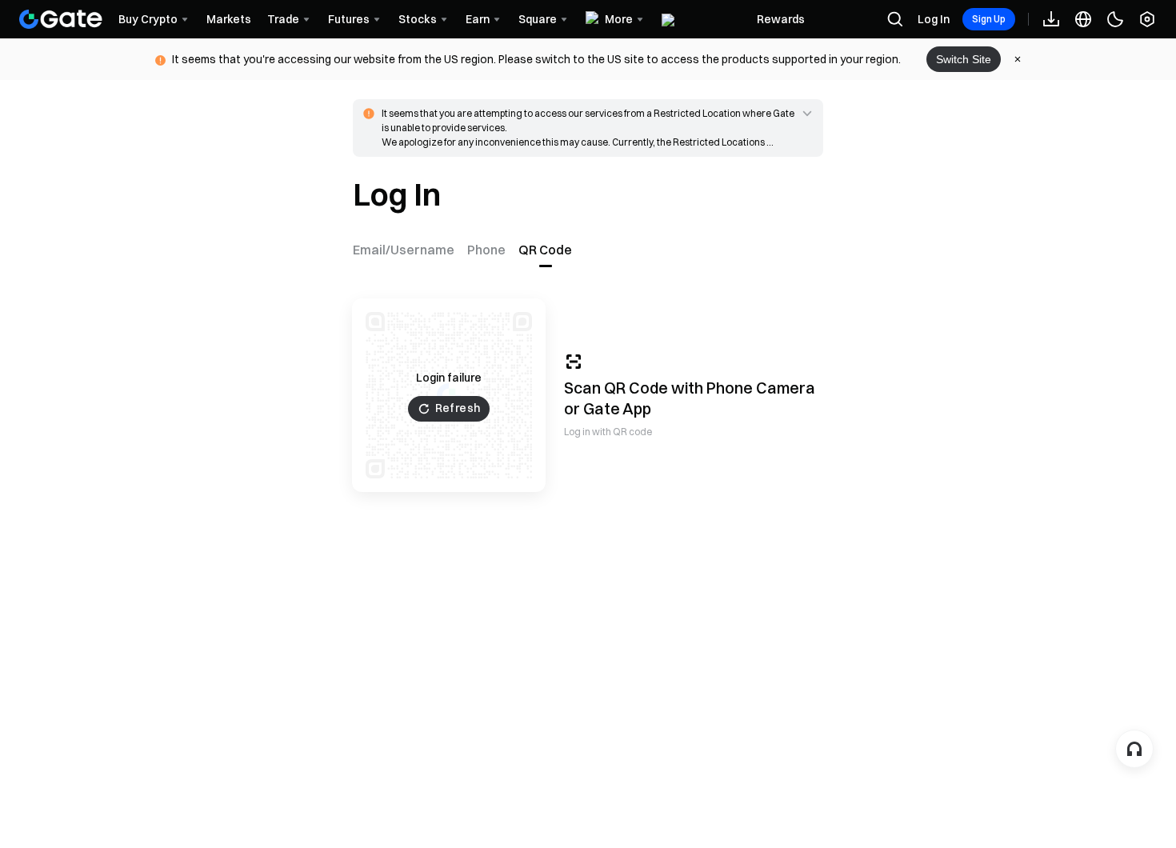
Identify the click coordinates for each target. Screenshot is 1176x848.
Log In (934, 19)
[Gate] (60, 19)
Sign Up (989, 19)
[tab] (407, 249)
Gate (601, 408)
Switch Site (963, 59)
